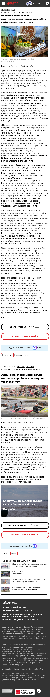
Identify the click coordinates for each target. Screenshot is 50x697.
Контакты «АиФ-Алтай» (14, 607)
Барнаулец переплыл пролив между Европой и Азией (22, 502)
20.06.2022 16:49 (8, 10)
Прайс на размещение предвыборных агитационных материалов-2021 (22, 615)
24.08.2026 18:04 (8, 367)
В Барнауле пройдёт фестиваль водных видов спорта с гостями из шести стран (29, 565)
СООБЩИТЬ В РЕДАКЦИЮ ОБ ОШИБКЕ (20, 620)
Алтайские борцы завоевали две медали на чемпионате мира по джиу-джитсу (28, 581)
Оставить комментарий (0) (25, 336)
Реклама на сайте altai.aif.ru (17, 611)
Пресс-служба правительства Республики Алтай (23, 418)
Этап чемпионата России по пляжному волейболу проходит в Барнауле (26, 588)
